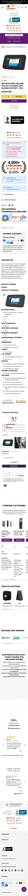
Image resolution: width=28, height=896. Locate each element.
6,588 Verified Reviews (14, 725)
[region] (14, 781)
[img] (14, 723)
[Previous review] (3, 745)
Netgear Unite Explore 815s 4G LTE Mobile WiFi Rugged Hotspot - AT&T (13, 47)
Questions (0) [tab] (15, 451)
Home (2, 45)
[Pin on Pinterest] (12, 205)
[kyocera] (7, 595)
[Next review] (25, 745)
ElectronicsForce (8, 892)
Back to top (14, 828)
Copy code (17, 41)
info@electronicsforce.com (8, 866)
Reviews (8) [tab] (5, 451)
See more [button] (19, 481)
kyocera (7, 603)
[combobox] (24, 457)
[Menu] (2, 7)
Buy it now (14, 101)
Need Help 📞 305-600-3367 (14, 35)
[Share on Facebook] (9, 205)
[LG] (19, 595)
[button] (25, 7)
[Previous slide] (2, 483)
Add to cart (19, 96)
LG (19, 603)
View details (7, 540)
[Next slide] (26, 483)
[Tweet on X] (6, 205)
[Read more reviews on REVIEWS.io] (18, 794)
